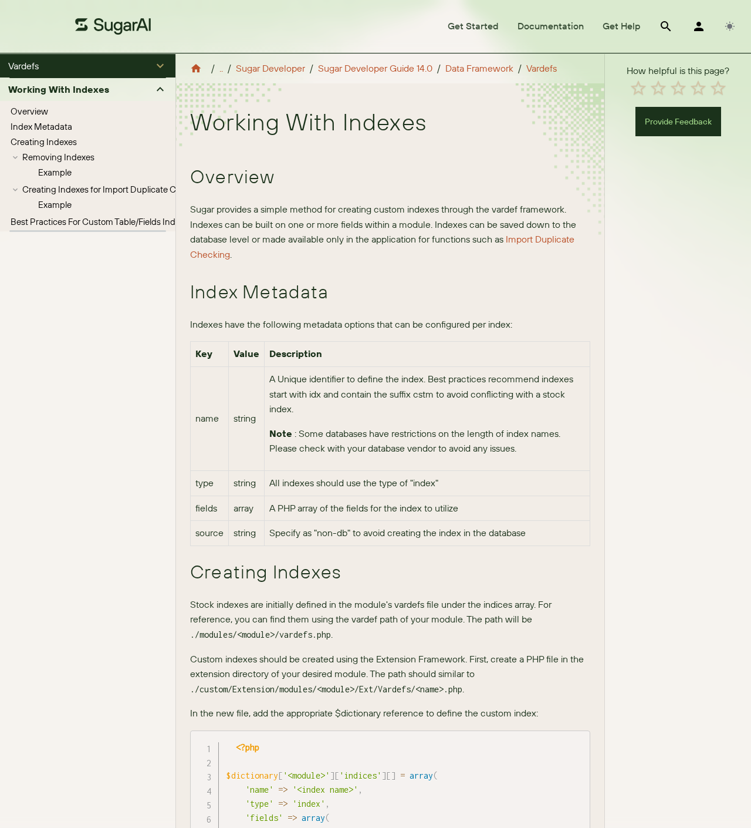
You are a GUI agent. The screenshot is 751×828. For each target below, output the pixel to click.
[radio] (638, 88)
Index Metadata (41, 126)
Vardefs (541, 68)
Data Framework (479, 68)
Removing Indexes (58, 157)
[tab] (473, 26)
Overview (29, 111)
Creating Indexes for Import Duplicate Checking (114, 189)
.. (221, 68)
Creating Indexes (44, 141)
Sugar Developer (270, 68)
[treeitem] (87, 112)
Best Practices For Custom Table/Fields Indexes (102, 221)
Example (55, 172)
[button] (87, 66)
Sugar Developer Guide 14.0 (375, 68)
